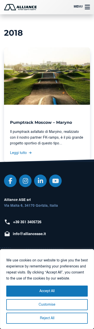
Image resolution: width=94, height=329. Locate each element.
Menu (78, 6)
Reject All (47, 318)
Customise (47, 304)
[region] (47, 289)
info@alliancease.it (29, 234)
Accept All (47, 291)
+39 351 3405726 (27, 222)
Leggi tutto (19, 153)
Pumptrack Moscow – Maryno (41, 122)
